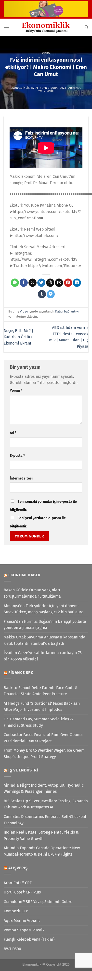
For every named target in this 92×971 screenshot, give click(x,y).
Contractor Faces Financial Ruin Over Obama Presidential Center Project (43, 737)
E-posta (17, 456)
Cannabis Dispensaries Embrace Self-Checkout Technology (45, 819)
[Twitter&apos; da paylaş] (41, 283)
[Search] (86, 27)
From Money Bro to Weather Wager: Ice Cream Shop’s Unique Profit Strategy (44, 753)
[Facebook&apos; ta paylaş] (24, 283)
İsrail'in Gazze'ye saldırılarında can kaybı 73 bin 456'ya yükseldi (43, 655)
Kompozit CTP (16, 911)
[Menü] (7, 27)
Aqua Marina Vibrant (22, 920)
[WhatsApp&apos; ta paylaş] (15, 283)
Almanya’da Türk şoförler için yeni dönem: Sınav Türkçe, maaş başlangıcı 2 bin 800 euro (43, 608)
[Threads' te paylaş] (50, 283)
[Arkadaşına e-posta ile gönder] (59, 283)
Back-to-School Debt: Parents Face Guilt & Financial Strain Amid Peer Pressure (41, 690)
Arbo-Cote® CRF (18, 883)
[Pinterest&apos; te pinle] (68, 283)
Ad (13, 433)
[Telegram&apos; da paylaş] (51, 294)
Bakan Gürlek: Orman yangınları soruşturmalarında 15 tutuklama (32, 593)
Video (46, 53)
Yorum (16, 391)
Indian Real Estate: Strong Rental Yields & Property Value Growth (41, 835)
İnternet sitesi (21, 478)
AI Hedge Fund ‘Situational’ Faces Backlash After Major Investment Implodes (42, 706)
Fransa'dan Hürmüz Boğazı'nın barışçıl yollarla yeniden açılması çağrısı (45, 624)
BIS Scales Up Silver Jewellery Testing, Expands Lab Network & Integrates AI (46, 804)
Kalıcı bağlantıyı (67, 311)
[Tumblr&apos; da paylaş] (42, 294)
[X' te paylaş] (32, 283)
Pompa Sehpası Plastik (24, 930)
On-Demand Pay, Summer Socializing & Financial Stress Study (38, 722)
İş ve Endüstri (23, 770)
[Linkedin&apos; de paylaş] (77, 283)
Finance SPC (20, 672)
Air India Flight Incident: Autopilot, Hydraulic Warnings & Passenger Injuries (44, 788)
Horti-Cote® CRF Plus (22, 892)
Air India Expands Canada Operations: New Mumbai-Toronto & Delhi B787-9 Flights (42, 851)
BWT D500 (12, 949)
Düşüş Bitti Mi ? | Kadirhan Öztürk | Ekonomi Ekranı (19, 337)
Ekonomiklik (20, 87)
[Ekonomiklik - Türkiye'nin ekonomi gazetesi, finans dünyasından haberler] (46, 27)
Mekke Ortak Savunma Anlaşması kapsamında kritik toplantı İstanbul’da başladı (44, 640)
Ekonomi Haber (24, 575)
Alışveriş (18, 868)
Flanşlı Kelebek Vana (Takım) (29, 939)
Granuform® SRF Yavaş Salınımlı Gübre (38, 901)
